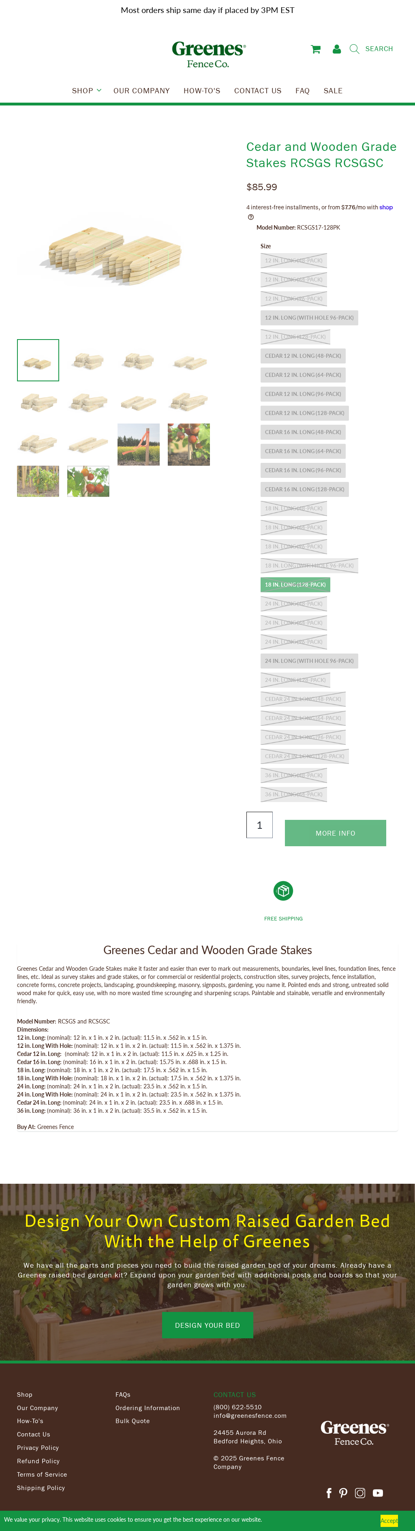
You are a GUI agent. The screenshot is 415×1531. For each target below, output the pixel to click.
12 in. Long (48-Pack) (294, 260)
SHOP (82, 90)
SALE (333, 90)
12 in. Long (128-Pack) (295, 336)
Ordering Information (148, 1408)
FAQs (123, 1394)
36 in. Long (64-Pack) (294, 794)
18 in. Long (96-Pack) (294, 546)
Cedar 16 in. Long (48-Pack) (303, 432)
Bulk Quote (133, 1421)
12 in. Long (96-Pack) (294, 298)
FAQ (302, 90)
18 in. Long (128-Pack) (295, 584)
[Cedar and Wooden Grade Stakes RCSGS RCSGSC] (117, 238)
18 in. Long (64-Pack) (294, 527)
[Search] (354, 49)
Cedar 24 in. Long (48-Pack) (303, 699)
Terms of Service (42, 1474)
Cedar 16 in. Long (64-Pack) (303, 451)
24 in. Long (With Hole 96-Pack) (309, 661)
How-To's (30, 1421)
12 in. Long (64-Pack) (294, 279)
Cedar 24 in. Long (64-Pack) (303, 718)
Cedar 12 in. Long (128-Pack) (304, 413)
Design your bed (207, 1324)
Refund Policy (38, 1461)
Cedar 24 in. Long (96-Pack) (303, 737)
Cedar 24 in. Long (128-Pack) (304, 756)
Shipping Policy (41, 1488)
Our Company (37, 1408)
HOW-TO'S (202, 90)
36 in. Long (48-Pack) (294, 775)
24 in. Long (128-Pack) (295, 680)
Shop (25, 1394)
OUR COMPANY (141, 90)
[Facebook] (329, 1494)
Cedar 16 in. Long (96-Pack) (303, 470)
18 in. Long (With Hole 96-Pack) (309, 565)
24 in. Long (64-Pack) (294, 622)
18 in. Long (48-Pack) (294, 508)
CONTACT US (258, 90)
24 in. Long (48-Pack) (294, 603)
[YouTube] (378, 1494)
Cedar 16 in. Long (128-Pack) (304, 489)
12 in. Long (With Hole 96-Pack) (309, 317)
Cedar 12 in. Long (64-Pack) (303, 375)
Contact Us (33, 1434)
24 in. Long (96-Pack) (294, 642)
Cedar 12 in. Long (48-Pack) (303, 356)
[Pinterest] (343, 1494)
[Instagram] (360, 1494)
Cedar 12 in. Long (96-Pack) (303, 394)
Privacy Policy (38, 1447)
